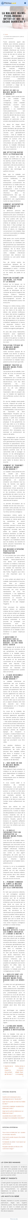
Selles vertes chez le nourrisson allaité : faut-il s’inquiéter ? (19, 1071)
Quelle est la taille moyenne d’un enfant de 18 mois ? (9, 1070)
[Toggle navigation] (25, 3)
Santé (6, 34)
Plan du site (14, 1219)
